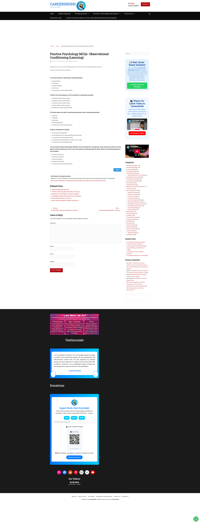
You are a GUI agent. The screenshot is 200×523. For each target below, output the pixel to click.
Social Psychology (130, 225)
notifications (129, 215)
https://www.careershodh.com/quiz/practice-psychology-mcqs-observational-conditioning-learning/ (78, 180)
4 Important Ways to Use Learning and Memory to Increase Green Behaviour (137, 266)
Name (52, 246)
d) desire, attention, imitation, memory (61, 105)
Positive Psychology (131, 219)
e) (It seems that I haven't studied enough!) (62, 90)
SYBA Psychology (130, 227)
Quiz (57, 46)
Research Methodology (133, 207)
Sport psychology (132, 209)
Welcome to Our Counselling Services (105, 14)
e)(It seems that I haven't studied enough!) (62, 107)
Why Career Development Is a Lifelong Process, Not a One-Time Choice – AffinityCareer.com (135, 284)
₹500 (66, 418)
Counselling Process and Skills (133, 177)
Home (52, 14)
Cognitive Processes (132, 192)
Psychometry (129, 223)
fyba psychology (130, 182)
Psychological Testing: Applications (136, 204)
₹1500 (82, 418)
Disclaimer (91, 496)
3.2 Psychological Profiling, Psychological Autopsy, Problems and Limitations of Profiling (136, 247)
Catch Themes (115, 499)
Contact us (117, 496)
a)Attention (54, 115)
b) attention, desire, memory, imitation (61, 100)
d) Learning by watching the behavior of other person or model (67, 139)
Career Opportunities (131, 171)
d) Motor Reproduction (57, 122)
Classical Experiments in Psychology (136, 175)
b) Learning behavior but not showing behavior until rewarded (67, 135)
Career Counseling (64, 14)
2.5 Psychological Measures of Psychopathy (137, 255)
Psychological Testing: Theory (135, 205)
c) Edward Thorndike (57, 85)
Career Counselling (131, 169)
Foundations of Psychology (133, 181)
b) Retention (55, 118)
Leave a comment (74, 61)
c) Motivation (55, 120)
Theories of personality (132, 228)
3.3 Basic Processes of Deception (134, 244)
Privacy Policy (82, 496)
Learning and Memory (133, 198)
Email (52, 254)
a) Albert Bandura (56, 81)
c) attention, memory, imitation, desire (61, 103)
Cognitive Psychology (133, 194)
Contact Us (145, 4)
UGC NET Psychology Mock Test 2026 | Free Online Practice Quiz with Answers (91, 18)
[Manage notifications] (196, 519)
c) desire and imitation (57, 159)
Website (52, 261)
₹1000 (74, 418)
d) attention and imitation (58, 161)
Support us (125, 496)
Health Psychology (131, 184)
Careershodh (63, 4)
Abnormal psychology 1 (132, 165)
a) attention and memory (58, 154)
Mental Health (129, 211)
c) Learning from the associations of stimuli (62, 137)
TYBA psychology (130, 230)
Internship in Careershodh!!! (104, 496)
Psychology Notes (81, 14)
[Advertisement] (100, 32)
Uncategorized (130, 234)
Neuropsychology (130, 213)
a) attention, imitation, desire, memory (61, 98)
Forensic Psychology (133, 196)
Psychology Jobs (55, 18)
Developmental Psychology (133, 179)
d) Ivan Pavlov (55, 88)
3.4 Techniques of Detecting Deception (135, 242)
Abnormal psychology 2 (132, 167)
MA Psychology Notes (131, 190)
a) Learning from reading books (59, 133)
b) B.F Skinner (55, 83)
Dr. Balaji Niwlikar (64, 61)
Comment (53, 223)
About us (74, 496)
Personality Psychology (132, 217)
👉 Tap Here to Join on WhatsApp (137, 86)
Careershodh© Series (131, 173)
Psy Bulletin (128, 14)
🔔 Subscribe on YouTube (137, 133)
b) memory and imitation (58, 156)
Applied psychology (132, 232)
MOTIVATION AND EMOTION (134, 200)
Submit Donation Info (74, 457)
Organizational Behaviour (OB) (135, 202)
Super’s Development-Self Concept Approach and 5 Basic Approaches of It (137, 288)
